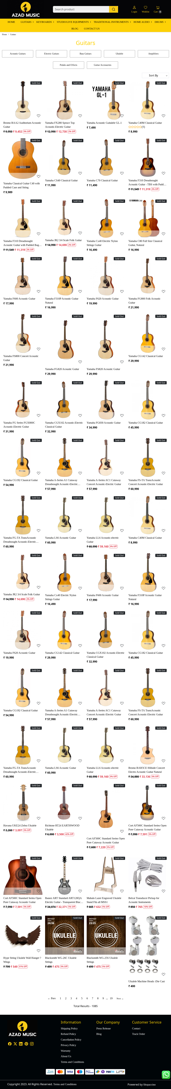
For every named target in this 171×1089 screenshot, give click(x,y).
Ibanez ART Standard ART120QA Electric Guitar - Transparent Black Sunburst (63, 900)
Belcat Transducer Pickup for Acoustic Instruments (143, 900)
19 (111, 998)
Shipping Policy (69, 1028)
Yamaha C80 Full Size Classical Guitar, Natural (145, 243)
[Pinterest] (26, 1044)
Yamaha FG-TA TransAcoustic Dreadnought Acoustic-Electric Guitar (19, 540)
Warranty (65, 1050)
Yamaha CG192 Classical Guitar (20, 480)
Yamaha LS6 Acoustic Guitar (60, 537)
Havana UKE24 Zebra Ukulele (19, 825)
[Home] (25, 9)
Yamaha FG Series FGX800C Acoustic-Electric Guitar (19, 424)
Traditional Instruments (111, 22)
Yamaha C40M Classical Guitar (145, 122)
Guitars (26, 22)
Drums (159, 22)
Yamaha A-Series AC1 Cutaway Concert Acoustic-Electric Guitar (104, 482)
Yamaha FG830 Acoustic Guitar (104, 422)
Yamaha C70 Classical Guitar (102, 180)
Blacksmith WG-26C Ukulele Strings (60, 959)
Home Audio (142, 22)
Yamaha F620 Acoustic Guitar (103, 298)
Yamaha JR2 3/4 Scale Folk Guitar (63, 240)
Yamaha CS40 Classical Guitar (61, 180)
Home (11, 22)
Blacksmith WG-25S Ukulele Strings (102, 959)
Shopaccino (149, 1084)
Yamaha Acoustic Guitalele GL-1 (104, 122)
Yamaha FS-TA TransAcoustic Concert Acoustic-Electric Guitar (145, 482)
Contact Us (92, 28)
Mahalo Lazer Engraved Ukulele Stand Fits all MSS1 (104, 900)
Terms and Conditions (72, 1062)
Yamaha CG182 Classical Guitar (145, 422)
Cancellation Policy (71, 1039)
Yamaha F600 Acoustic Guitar (19, 298)
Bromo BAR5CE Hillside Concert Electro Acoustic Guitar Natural (146, 769)
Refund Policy (68, 1034)
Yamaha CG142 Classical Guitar (145, 356)
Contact (136, 1028)
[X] (15, 1044)
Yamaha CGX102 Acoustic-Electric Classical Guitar (64, 424)
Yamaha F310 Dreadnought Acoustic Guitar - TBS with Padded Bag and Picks (147, 182)
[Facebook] (9, 1044)
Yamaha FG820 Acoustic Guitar (62, 369)
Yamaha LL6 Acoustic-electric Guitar (103, 539)
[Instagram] (31, 1044)
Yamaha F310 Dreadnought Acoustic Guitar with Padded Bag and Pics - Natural (21, 243)
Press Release (103, 1028)
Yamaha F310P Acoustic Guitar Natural (61, 300)
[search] (113, 9)
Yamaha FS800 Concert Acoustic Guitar (20, 358)
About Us (66, 1056)
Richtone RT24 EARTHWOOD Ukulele (62, 827)
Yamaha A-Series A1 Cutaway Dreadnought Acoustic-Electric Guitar (61, 482)
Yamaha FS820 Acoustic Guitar (103, 369)
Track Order (138, 1034)
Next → (120, 998)
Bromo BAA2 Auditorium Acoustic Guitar (22, 124)
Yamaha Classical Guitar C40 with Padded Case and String (21, 185)
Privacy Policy (68, 1045)
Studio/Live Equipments (73, 22)
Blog (74, 28)
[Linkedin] (20, 1044)
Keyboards (44, 22)
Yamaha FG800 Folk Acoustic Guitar (144, 300)
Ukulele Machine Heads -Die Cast (146, 981)
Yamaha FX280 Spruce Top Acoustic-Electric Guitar (60, 124)
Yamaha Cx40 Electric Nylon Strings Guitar (102, 243)
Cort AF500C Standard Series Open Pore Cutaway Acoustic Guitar (106, 840)
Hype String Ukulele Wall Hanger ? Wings (22, 959)
